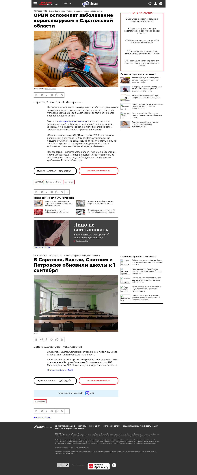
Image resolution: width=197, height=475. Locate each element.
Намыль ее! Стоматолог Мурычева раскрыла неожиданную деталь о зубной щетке (146, 280)
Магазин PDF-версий (111, 426)
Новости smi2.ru (42, 247)
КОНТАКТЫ (82, 426)
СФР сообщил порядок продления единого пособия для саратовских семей (142, 63)
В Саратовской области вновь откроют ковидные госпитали (100, 202)
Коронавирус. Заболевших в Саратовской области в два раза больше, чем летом (58, 203)
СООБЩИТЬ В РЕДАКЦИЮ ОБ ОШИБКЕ (69, 429)
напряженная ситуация (72, 121)
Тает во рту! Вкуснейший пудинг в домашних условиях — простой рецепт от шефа (146, 80)
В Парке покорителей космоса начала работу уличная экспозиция (141, 52)
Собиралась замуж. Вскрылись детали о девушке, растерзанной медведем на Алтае (146, 298)
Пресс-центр (94, 426)
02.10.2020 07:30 (40, 11)
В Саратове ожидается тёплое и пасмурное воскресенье (142, 20)
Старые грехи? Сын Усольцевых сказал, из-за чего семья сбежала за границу (147, 115)
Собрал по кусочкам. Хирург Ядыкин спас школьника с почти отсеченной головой (147, 262)
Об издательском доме (65, 426)
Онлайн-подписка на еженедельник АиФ (140, 426)
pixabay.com (50, 89)
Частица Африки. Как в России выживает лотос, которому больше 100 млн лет (146, 271)
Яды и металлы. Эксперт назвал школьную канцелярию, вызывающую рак (145, 124)
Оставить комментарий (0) (99, 171)
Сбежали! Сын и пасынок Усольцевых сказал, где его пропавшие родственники (147, 106)
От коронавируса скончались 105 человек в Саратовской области (101, 211)
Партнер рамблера (78, 465)
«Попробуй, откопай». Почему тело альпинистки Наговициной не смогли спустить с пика (147, 89)
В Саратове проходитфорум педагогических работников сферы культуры (142, 31)
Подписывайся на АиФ (60, 370)
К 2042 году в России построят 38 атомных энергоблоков (142, 41)
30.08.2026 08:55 (40, 256)
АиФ (35, 333)
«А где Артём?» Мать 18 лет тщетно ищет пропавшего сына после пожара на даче (146, 289)
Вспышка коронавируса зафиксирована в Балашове (56, 211)
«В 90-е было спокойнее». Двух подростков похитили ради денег (146, 96)
